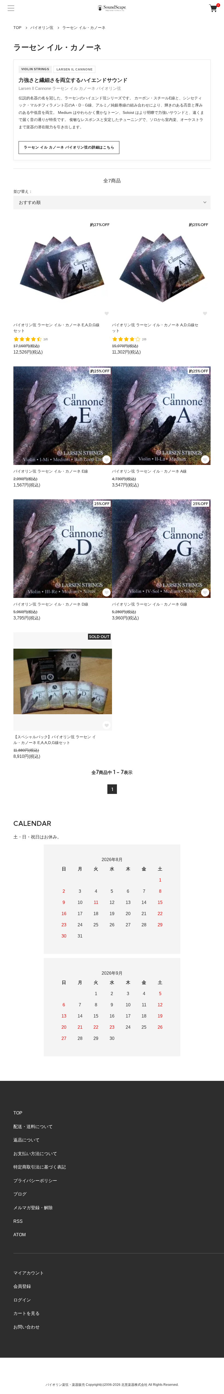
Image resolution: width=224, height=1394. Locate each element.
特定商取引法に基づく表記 (39, 1167)
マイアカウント (28, 1273)
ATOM (19, 1234)
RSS (18, 1221)
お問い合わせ (26, 1327)
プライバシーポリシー (35, 1180)
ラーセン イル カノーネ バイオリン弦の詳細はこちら (69, 147)
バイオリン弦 (41, 27)
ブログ (19, 1194)
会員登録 (22, 1286)
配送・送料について (33, 1126)
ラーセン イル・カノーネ (83, 27)
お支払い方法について (35, 1153)
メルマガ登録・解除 (33, 1207)
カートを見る (26, 1313)
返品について (26, 1140)
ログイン (22, 1300)
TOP (17, 27)
